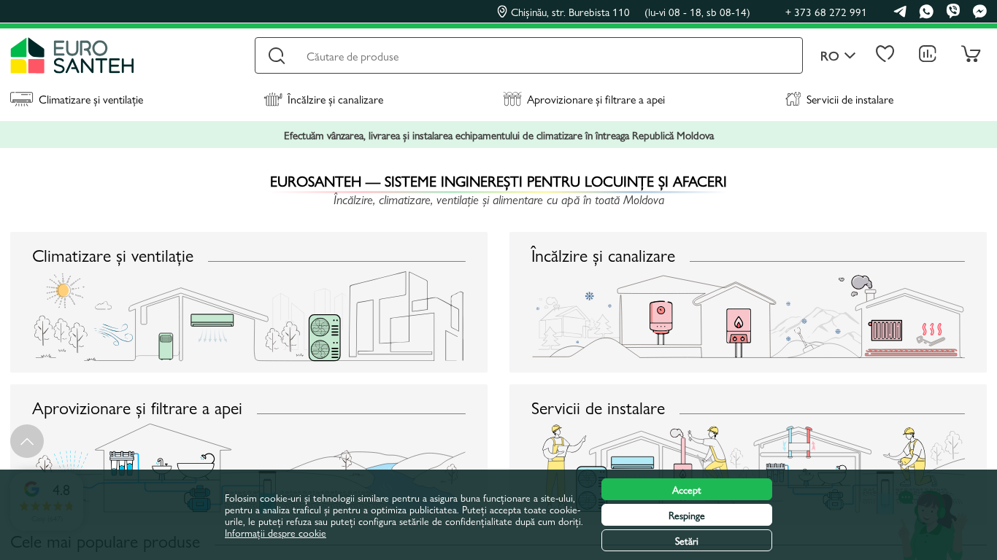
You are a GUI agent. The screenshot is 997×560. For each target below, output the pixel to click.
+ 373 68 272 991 (826, 11)
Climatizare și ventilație (91, 98)
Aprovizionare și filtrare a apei (596, 98)
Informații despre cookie (275, 532)
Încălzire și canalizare (335, 98)
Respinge (687, 515)
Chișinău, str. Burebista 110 (630, 11)
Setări (686, 540)
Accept (686, 489)
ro (829, 55)
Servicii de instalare (850, 98)
